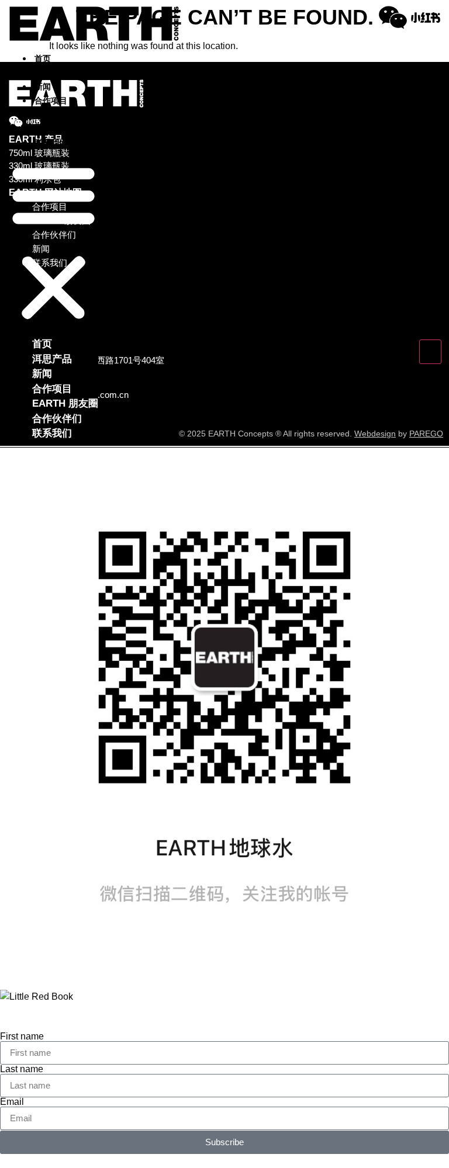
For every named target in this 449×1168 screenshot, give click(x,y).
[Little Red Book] (425, 17)
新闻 (42, 86)
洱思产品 (50, 72)
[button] (53, 243)
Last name (21, 1069)
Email (12, 1102)
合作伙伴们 (54, 128)
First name (22, 1036)
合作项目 (50, 100)
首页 (42, 58)
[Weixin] (392, 17)
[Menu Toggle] (430, 351)
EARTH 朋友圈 (61, 114)
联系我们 (50, 142)
